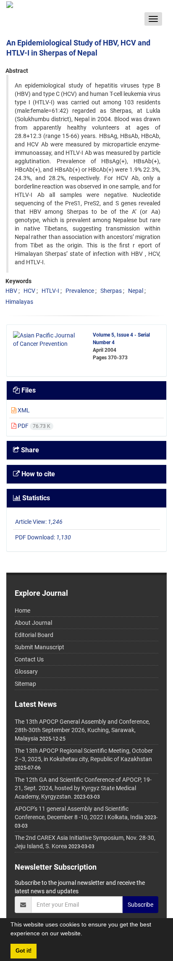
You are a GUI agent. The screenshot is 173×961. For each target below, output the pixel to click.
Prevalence (80, 290)
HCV (29, 290)
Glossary (26, 671)
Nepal (135, 290)
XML (23, 410)
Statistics (35, 498)
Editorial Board (34, 635)
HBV (11, 290)
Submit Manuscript (39, 647)
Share (29, 450)
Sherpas (111, 290)
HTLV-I (50, 290)
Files (28, 390)
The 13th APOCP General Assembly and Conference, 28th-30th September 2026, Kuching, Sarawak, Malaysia (82, 730)
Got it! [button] (23, 951)
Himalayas (19, 301)
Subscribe (140, 904)
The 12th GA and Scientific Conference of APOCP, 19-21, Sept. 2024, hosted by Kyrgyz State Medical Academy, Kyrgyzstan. (83, 788)
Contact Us (29, 659)
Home (22, 610)
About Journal (33, 622)
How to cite (37, 474)
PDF (33, 425)
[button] (85, 934)
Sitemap (25, 683)
